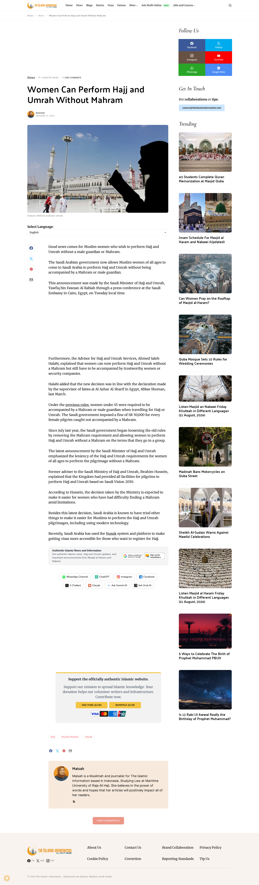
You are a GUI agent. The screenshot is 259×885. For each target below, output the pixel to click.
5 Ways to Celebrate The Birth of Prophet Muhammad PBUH (204, 655)
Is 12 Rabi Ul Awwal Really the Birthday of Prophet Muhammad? (205, 716)
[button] (230, 5)
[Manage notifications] (7, 878)
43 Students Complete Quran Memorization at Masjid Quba (201, 178)
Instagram (126, 576)
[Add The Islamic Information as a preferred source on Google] (132, 556)
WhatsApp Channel (77, 576)
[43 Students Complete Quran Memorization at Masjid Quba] (205, 151)
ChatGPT (104, 576)
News (41, 15)
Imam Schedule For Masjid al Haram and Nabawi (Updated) (202, 239)
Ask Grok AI (144, 585)
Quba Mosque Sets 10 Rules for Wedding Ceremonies (203, 361)
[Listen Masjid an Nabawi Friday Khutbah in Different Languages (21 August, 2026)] (205, 388)
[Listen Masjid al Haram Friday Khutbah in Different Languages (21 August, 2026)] (205, 568)
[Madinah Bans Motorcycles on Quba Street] (205, 446)
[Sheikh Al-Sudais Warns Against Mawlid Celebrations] (205, 507)
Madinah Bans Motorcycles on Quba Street (202, 473)
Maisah (40, 113)
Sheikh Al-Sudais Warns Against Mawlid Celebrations (204, 534)
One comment (73, 77)
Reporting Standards (178, 859)
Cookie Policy (97, 859)
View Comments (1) (108, 820)
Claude (96, 585)
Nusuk (111, 533)
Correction (133, 859)
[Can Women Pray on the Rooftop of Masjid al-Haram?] (205, 273)
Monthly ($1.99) (125, 705)
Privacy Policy (210, 847)
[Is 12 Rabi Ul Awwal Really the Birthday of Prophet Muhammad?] (205, 689)
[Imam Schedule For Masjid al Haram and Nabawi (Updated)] (205, 212)
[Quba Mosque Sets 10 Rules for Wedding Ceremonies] (205, 334)
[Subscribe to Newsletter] (154, 556)
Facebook (149, 576)
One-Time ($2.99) (91, 705)
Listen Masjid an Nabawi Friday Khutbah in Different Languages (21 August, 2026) (204, 410)
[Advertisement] (97, 51)
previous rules (77, 405)
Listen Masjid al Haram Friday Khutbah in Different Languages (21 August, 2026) (204, 597)
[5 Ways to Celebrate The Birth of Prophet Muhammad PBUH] (205, 631)
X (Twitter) (75, 585)
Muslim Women (70, 737)
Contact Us (133, 847)
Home (30, 15)
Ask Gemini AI (119, 585)
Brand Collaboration (177, 847)
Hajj (53, 737)
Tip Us (204, 859)
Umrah (88, 737)
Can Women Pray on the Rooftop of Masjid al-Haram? (204, 300)
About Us (94, 847)
